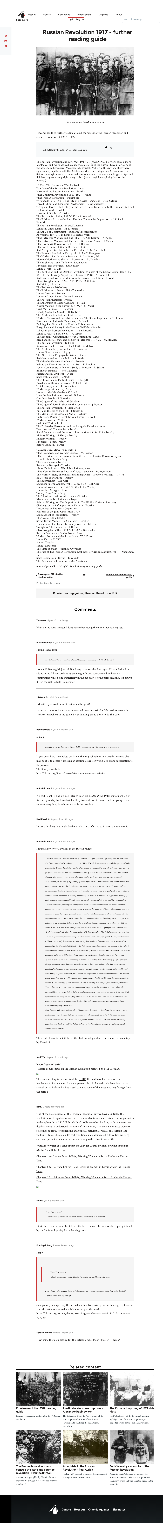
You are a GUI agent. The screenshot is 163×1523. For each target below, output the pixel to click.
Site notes (118, 1509)
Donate (66, 1509)
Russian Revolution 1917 (101, 593)
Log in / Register (76, 19)
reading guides (73, 593)
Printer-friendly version (48, 583)
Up (84, 574)
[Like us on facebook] (6, 45)
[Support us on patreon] (6, 40)
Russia (57, 593)
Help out (79, 1509)
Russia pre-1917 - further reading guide (51, 575)
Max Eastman (111, 1068)
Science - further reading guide (119, 576)
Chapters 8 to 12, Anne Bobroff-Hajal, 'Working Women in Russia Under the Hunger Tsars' (83, 1169)
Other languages (98, 1509)
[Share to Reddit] (111, 147)
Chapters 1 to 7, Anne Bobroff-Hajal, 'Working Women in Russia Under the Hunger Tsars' (82, 1158)
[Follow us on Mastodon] (6, 36)
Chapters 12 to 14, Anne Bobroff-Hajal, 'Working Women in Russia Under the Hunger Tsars (84, 1179)
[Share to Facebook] (106, 147)
